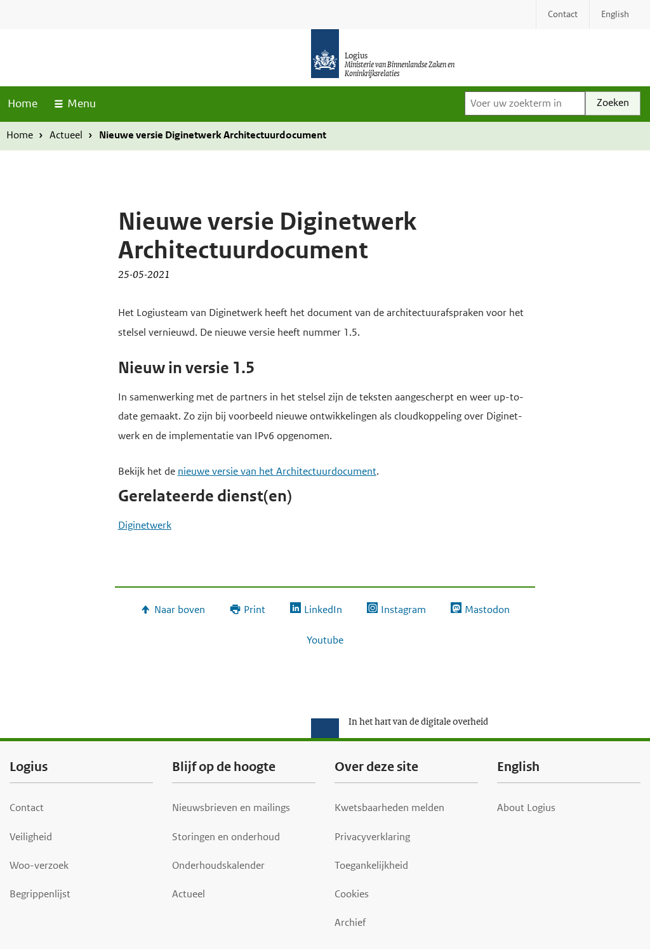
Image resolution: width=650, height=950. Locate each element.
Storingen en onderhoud (226, 836)
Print (254, 609)
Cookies (352, 894)
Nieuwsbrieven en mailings (231, 807)
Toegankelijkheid (371, 865)
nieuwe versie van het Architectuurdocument (277, 471)
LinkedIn (323, 609)
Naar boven (179, 609)
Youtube (325, 640)
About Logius (526, 807)
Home (22, 103)
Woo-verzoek (39, 865)
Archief (350, 922)
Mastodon (487, 609)
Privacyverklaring (372, 836)
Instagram (403, 609)
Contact (27, 807)
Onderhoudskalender (218, 865)
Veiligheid (31, 836)
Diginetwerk (144, 525)
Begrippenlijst (40, 894)
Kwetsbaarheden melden (389, 807)
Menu (81, 103)
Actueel (66, 135)
